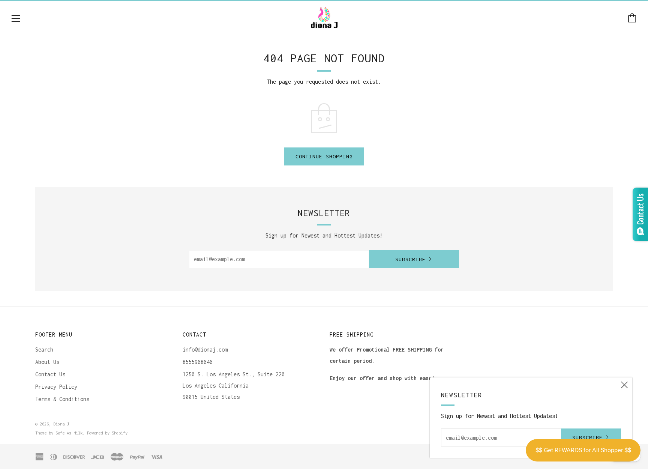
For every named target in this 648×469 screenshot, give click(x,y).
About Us (47, 362)
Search (44, 349)
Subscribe (410, 259)
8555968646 (198, 362)
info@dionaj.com (205, 349)
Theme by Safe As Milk (58, 432)
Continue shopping (324, 156)
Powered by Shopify (107, 432)
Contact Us (50, 374)
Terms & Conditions (62, 399)
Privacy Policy (56, 386)
